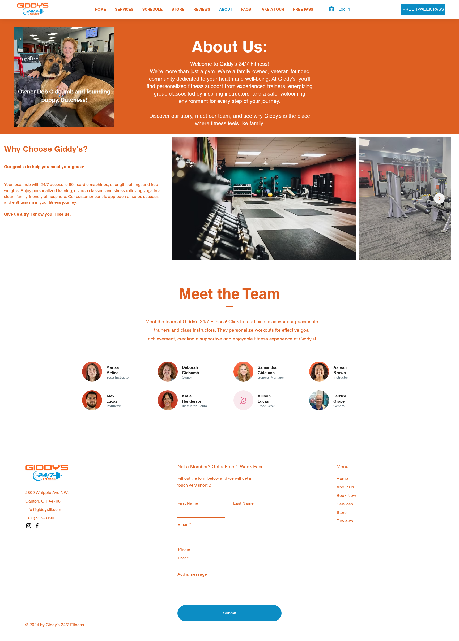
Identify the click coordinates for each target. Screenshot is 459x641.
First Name (187, 503)
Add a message (192, 574)
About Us (345, 487)
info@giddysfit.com (43, 509)
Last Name (243, 503)
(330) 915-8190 (39, 518)
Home (342, 478)
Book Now (346, 495)
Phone (184, 549)
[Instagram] (28, 525)
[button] (124, 9)
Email (182, 524)
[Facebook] (37, 525)
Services (345, 503)
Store (342, 512)
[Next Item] (439, 198)
